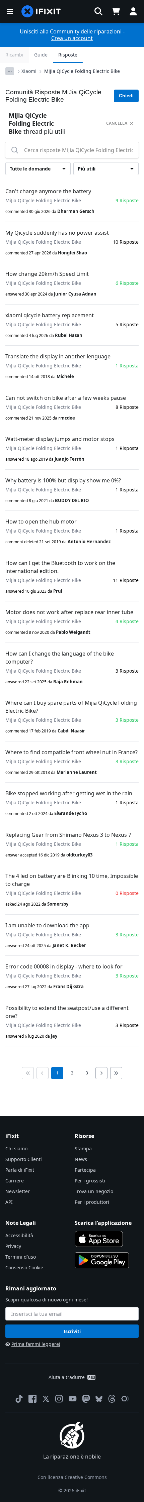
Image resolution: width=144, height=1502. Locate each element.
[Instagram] (59, 1399)
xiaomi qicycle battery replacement (49, 315)
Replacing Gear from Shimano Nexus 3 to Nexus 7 (68, 834)
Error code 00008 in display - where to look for (64, 966)
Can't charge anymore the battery (48, 191)
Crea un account (72, 38)
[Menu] (10, 11)
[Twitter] (46, 1399)
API (9, 1202)
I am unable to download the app (47, 925)
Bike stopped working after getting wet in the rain (68, 793)
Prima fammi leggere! (35, 1344)
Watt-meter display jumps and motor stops (60, 439)
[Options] (9, 71)
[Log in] (133, 11)
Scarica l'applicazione (103, 1223)
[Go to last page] (116, 1073)
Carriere (14, 1180)
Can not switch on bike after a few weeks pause (65, 397)
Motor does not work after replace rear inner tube (69, 612)
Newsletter (17, 1191)
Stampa (83, 1148)
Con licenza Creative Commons (72, 1477)
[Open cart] (116, 11)
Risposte (67, 54)
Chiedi (126, 95)
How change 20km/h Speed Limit (47, 273)
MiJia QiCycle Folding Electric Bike (82, 71)
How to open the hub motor (41, 521)
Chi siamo (16, 1148)
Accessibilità (19, 1235)
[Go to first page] (28, 1073)
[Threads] (112, 1399)
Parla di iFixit (19, 1170)
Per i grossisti (90, 1180)
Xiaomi (29, 71)
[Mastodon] (86, 1399)
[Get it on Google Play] (102, 1260)
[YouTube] (73, 1399)
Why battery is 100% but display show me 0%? (63, 480)
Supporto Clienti (23, 1159)
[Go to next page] (101, 1073)
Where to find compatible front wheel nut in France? (71, 752)
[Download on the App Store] (99, 1239)
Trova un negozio (94, 1191)
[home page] (41, 11)
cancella (116, 123)
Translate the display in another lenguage (58, 356)
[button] (98, 11)
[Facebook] (32, 1399)
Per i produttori (92, 1202)
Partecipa (85, 1170)
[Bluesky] (98, 1398)
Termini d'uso (20, 1257)
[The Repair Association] (125, 1399)
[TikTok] (19, 1399)
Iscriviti (72, 1331)
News (81, 1159)
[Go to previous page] (43, 1073)
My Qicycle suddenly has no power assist (57, 232)
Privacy (13, 1246)
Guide (41, 54)
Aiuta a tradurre (67, 1377)
